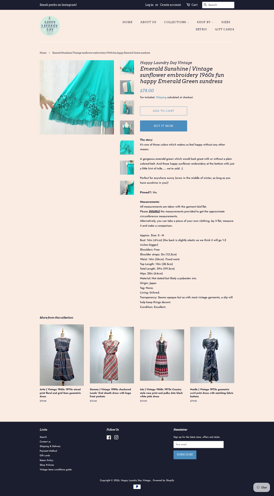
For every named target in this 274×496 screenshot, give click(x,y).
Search (43, 437)
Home (127, 22)
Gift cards (224, 29)
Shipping (161, 97)
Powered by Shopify (163, 480)
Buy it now (163, 125)
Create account (170, 4)
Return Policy (46, 460)
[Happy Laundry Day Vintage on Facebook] (109, 438)
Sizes (225, 22)
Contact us (45, 441)
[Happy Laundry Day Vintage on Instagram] (116, 438)
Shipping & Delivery (50, 446)
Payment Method (48, 450)
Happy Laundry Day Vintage (136, 480)
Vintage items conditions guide (56, 469)
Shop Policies (47, 464)
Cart (195, 4)
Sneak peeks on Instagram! (58, 4)
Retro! (201, 29)
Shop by (204, 22)
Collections (175, 22)
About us (148, 22)
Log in (149, 4)
